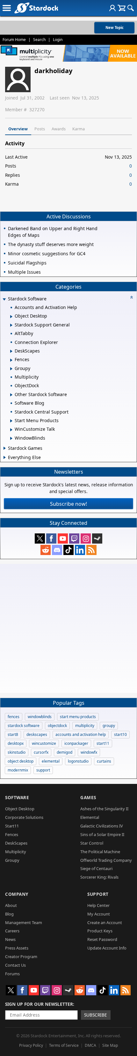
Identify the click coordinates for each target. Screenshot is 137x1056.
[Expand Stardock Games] (5, 448)
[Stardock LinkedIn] (80, 550)
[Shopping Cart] (122, 8)
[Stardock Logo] (36, 8)
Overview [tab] (18, 129)
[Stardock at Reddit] (45, 550)
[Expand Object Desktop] (11, 316)
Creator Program (21, 956)
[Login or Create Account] (112, 8)
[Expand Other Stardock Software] (11, 394)
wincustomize (44, 743)
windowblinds (40, 716)
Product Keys (99, 931)
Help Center (98, 905)
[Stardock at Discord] (57, 550)
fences (13, 716)
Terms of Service (64, 1045)
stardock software (24, 725)
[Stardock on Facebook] (51, 538)
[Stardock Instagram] (85, 538)
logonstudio (78, 761)
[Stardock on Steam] (97, 538)
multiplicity (84, 725)
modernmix (18, 770)
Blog (9, 914)
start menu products (78, 716)
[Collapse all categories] (131, 297)
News (10, 939)
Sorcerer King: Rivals (99, 877)
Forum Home (14, 39)
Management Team (23, 922)
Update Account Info (106, 948)
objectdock (57, 725)
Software (17, 797)
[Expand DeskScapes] (11, 351)
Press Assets (16, 948)
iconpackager (76, 743)
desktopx (16, 743)
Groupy (12, 860)
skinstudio (16, 752)
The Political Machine (100, 851)
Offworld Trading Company (106, 860)
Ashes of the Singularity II (104, 809)
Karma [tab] (78, 129)
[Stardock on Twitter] (40, 538)
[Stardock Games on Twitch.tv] (74, 538)
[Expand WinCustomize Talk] (11, 429)
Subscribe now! (68, 503)
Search (39, 39)
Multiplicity (15, 851)
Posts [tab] (39, 129)
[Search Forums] (130, 8)
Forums (12, 974)
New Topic (114, 27)
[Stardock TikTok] (68, 550)
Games (88, 797)
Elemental (89, 817)
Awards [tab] (59, 129)
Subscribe (95, 1015)
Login (57, 39)
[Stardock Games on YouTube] (62, 538)
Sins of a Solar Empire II (102, 834)
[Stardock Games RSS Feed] (91, 550)
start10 (120, 734)
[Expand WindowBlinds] (11, 438)
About (11, 905)
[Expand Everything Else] (5, 457)
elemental (51, 761)
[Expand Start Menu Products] (11, 420)
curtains (104, 761)
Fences (11, 834)
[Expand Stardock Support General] (11, 325)
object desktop (20, 761)
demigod (64, 752)
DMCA (90, 1045)
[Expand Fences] (11, 360)
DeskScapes (16, 843)
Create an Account (104, 922)
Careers (12, 931)
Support (98, 894)
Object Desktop (19, 809)
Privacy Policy (31, 1045)
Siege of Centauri (96, 868)
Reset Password (102, 939)
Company (16, 894)
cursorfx (41, 752)
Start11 (12, 826)
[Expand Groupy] (11, 368)
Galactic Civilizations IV (101, 826)
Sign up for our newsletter (39, 1004)
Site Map (110, 1045)
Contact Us (15, 965)
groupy (109, 725)
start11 (103, 743)
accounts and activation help (80, 734)
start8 (13, 734)
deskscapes (36, 734)
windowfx (89, 752)
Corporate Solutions (24, 817)
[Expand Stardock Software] (4, 299)
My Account (98, 914)
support (43, 770)
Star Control (91, 843)
